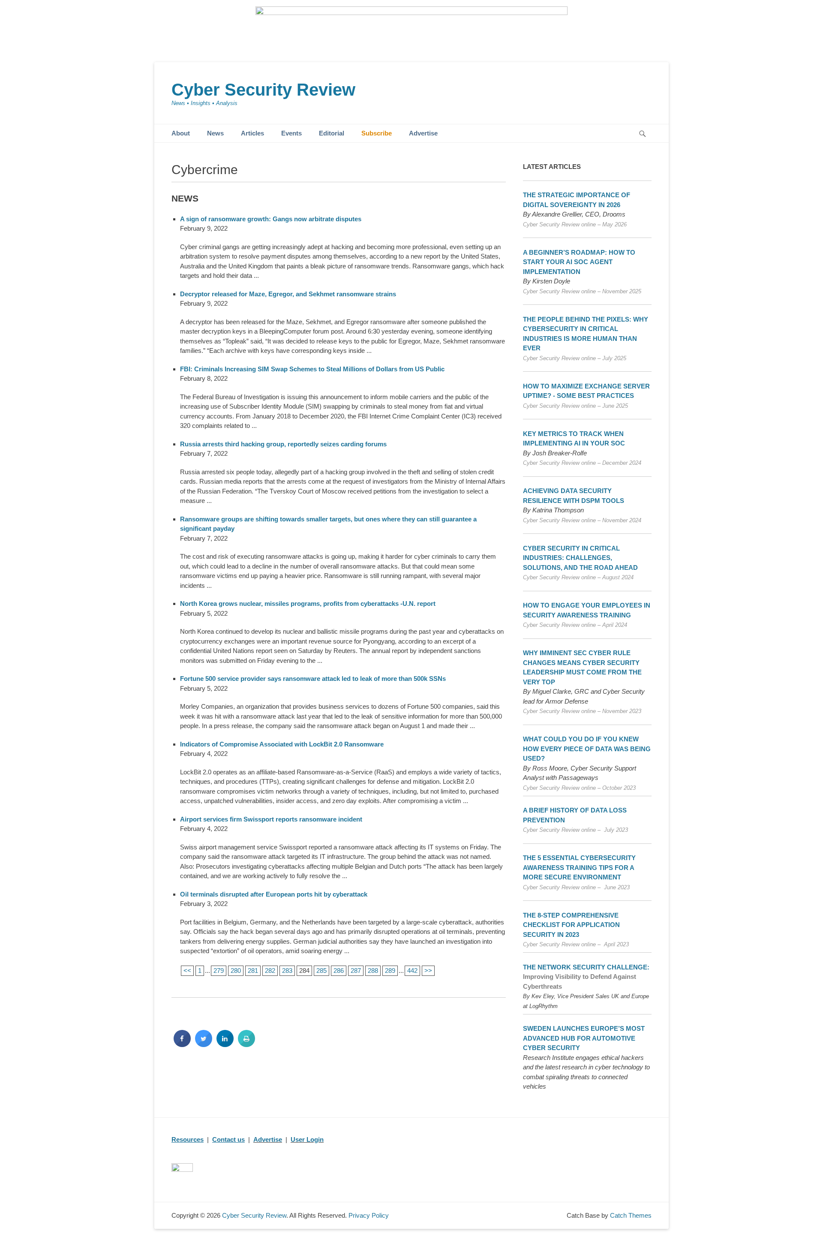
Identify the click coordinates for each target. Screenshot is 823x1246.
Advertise (423, 133)
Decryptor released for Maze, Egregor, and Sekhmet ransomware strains (288, 294)
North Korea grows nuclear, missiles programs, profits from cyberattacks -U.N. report (308, 603)
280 (236, 970)
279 (218, 970)
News (215, 133)
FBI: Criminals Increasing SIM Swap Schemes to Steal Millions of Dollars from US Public (312, 369)
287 (356, 970)
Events (291, 133)
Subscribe (376, 133)
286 (338, 970)
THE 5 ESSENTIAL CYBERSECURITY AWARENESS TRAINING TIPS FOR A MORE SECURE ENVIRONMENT (579, 867)
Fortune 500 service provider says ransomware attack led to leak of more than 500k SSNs (313, 678)
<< (187, 970)
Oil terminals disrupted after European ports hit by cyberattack (273, 894)
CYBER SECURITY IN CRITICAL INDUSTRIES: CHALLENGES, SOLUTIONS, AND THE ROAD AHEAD (580, 558)
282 (270, 970)
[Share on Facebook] (182, 1044)
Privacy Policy (368, 1215)
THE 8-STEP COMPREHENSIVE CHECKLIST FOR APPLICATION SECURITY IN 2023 (571, 925)
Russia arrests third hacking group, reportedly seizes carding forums (283, 444)
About (180, 133)
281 (253, 970)
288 (373, 970)
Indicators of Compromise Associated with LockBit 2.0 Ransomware (282, 744)
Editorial (331, 133)
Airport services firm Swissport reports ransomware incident (271, 819)
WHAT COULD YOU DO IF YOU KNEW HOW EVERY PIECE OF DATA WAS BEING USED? (587, 748)
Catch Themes (631, 1215)
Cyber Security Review (263, 89)
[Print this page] (246, 1044)
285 (321, 970)
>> (428, 970)
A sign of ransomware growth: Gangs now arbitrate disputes (270, 219)
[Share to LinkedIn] (225, 1044)
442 (412, 970)
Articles (252, 133)
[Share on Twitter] (203, 1044)
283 (287, 970)
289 (390, 970)
